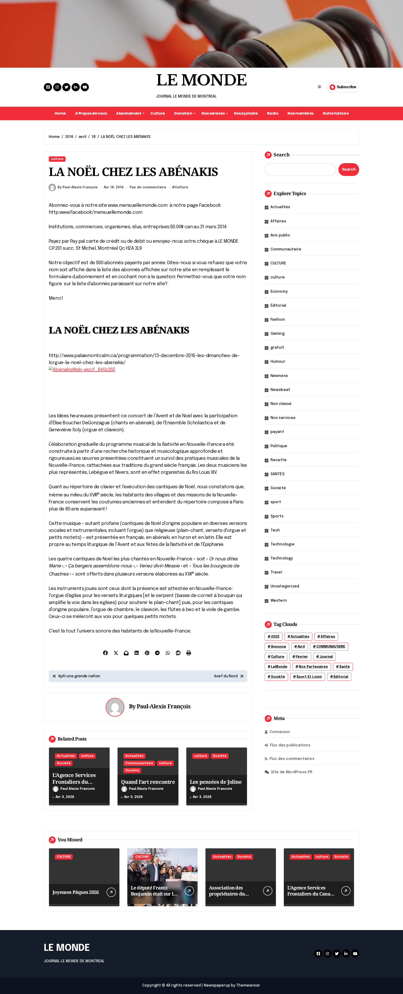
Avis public (280, 235)
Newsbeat (280, 390)
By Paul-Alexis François (78, 187)
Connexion (280, 732)
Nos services (213, 113)
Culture (157, 113)
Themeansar (248, 985)
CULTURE (278, 263)
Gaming (278, 334)
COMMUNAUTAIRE (330, 646)
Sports (277, 516)
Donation (183, 113)
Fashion (278, 320)
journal (326, 656)
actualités (300, 636)
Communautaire (139, 763)
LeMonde (279, 666)
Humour (278, 362)
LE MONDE (201, 80)
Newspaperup (217, 985)
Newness (279, 376)
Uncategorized (285, 586)
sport (276, 502)
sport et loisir (309, 676)
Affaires (278, 221)
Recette (279, 460)
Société (63, 763)
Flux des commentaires (292, 759)
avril (301, 646)
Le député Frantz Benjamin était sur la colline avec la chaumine (153, 897)
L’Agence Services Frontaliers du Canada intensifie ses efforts (78, 784)
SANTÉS (278, 474)
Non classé (281, 404)
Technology (282, 558)
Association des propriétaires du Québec (227, 894)
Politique (279, 446)
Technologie (283, 544)
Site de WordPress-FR (292, 772)
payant (277, 432)
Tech (275, 530)
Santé (344, 666)
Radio (272, 113)
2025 (275, 636)
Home (60, 113)
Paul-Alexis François (164, 706)
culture (57, 159)
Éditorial (278, 306)
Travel (276, 572)
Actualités (66, 756)
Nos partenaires (313, 666)
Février (302, 656)
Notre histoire (335, 113)
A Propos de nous (91, 113)
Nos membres (300, 113)
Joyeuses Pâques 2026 (75, 892)
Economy (279, 292)
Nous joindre (245, 113)
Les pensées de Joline (216, 781)
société (278, 676)
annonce (278, 646)
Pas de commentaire (148, 187)
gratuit (277, 348)
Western (279, 601)
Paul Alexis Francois (77, 788)
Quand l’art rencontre (148, 781)
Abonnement (128, 113)
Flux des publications (290, 745)
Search (282, 154)
